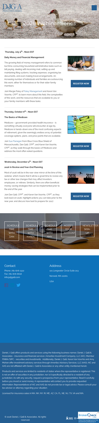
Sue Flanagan (15, 141)
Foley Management (33, 91)
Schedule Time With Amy (51, 231)
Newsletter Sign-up (88, 229)
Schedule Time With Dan (13, 231)
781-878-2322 (17, 270)
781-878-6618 (15, 274)
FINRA (5, 359)
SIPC (11, 359)
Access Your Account (69, 229)
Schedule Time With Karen (32, 231)
